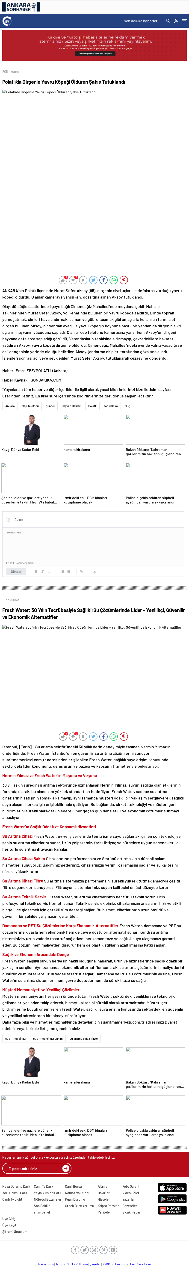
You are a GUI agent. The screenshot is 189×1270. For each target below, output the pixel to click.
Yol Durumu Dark (14, 1193)
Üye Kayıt (9, 1225)
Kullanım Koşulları (123, 1264)
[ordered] (62, 571)
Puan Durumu (75, 1199)
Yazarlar (128, 1199)
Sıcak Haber (131, 1212)
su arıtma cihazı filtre (84, 1038)
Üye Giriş (8, 1219)
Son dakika (141, 20)
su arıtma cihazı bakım (48, 1038)
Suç (127, 406)
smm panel (42, 1212)
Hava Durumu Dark (16, 1186)
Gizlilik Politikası (77, 1264)
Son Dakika (42, 1206)
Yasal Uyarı (144, 1264)
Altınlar (103, 1186)
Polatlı (92, 406)
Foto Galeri (130, 1186)
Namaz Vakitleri (77, 1193)
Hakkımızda (46, 1264)
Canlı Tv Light (12, 1199)
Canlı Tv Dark (43, 1186)
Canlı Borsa (73, 1186)
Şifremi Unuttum (14, 1231)
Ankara (10, 406)
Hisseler (104, 1199)
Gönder (16, 571)
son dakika (111, 406)
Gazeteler (129, 1206)
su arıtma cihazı (15, 1038)
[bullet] (68, 571)
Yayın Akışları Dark (47, 1193)
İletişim (60, 1264)
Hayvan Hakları (71, 406)
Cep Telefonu (30, 406)
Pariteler (104, 1212)
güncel (50, 406)
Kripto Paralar (108, 1206)
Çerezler (95, 1264)
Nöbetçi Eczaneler (48, 1199)
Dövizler (104, 1193)
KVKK (106, 1264)
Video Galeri (131, 1193)
